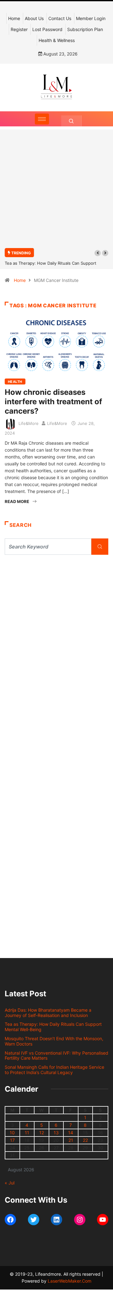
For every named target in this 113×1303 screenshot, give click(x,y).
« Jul (9, 1182)
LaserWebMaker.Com (69, 1281)
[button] (97, 253)
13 (56, 1132)
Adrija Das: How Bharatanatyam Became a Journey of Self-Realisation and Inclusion (48, 1012)
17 (12, 1140)
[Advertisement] (56, 192)
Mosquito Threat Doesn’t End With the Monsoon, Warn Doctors (54, 1041)
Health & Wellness (57, 40)
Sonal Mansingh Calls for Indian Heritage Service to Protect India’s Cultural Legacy (54, 1069)
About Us (34, 18)
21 (70, 1140)
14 (70, 1132)
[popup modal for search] (71, 120)
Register (19, 29)
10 (12, 1132)
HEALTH (15, 381)
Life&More (29, 423)
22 (85, 1140)
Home (14, 18)
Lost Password (47, 29)
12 (41, 1132)
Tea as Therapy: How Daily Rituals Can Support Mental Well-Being (53, 1026)
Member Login (90, 18)
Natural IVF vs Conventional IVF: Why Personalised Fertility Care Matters (56, 1055)
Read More (17, 501)
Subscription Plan (85, 29)
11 (27, 1132)
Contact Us (59, 18)
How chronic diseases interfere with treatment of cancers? (53, 402)
